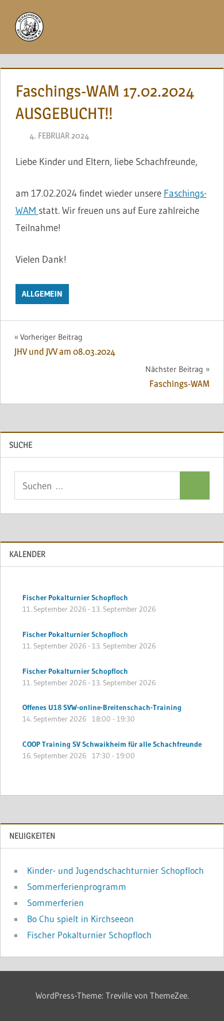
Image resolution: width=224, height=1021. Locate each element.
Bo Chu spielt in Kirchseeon (80, 918)
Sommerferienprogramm (76, 886)
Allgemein (42, 294)
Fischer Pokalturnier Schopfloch (89, 935)
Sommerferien (55, 902)
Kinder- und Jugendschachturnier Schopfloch (115, 870)
